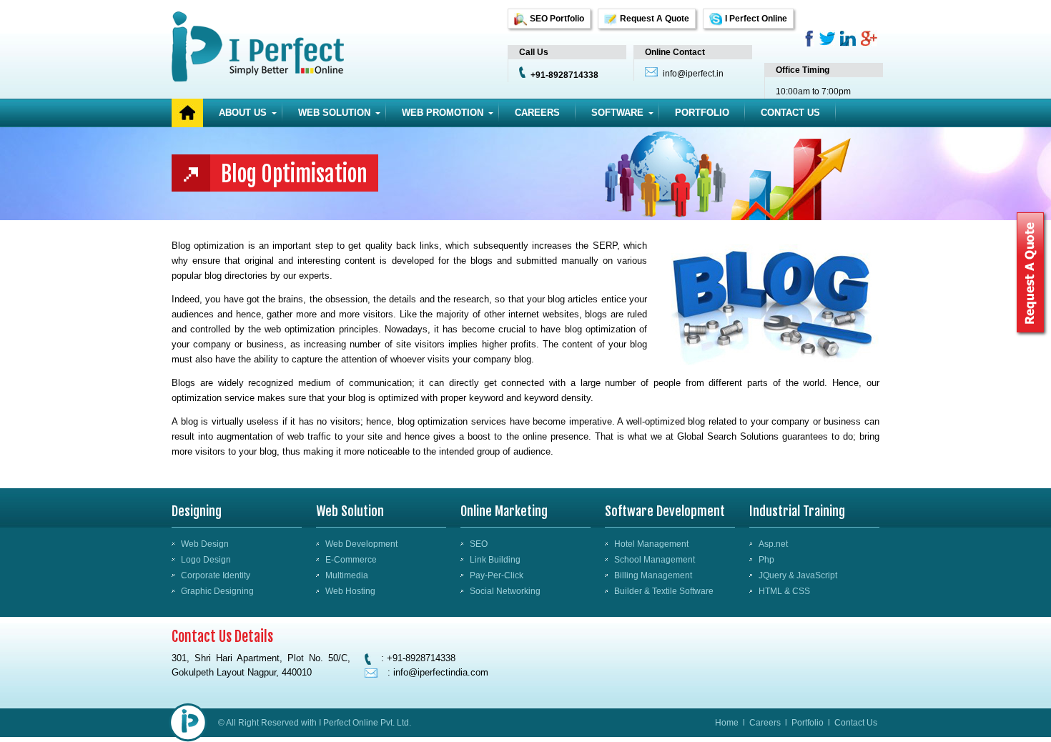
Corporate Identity (215, 575)
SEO (479, 544)
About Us (243, 112)
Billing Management (653, 575)
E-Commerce (351, 560)
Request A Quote (654, 19)
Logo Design (206, 560)
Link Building (495, 560)
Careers (537, 112)
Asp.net (773, 544)
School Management (654, 560)
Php (766, 560)
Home (727, 723)
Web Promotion (442, 112)
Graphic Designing (217, 591)
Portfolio (702, 112)
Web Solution (334, 112)
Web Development (361, 544)
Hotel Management (651, 544)
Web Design (205, 544)
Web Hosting (350, 591)
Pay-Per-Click (496, 575)
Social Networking (505, 591)
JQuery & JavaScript (798, 575)
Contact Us (790, 112)
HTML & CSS (784, 591)
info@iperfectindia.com (440, 672)
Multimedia (346, 575)
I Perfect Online (756, 19)
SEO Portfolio (557, 19)
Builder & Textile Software (664, 591)
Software (617, 112)
